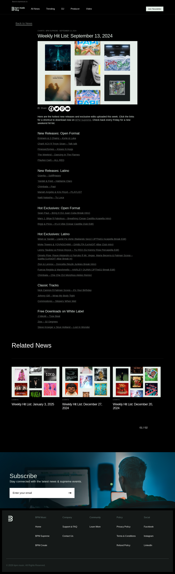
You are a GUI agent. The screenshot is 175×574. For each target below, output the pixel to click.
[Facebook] (51, 108)
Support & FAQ (69, 527)
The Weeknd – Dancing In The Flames (59, 154)
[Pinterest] (62, 108)
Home (38, 527)
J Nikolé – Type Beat (49, 316)
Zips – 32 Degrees (48, 321)
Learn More (95, 527)
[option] (37, 386)
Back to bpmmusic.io (19, 2)
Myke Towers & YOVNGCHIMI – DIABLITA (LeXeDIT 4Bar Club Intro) (75, 244)
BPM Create (41, 545)
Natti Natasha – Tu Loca (51, 197)
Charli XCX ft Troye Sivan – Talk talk (57, 143)
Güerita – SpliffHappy (49, 175)
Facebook (149, 527)
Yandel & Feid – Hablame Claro (55, 181)
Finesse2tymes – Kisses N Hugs (55, 149)
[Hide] (50, 114)
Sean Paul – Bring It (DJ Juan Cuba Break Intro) (64, 213)
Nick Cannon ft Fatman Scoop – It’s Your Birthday (65, 290)
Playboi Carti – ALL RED (51, 160)
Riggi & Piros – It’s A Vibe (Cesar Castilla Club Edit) (66, 224)
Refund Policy (123, 545)
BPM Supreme (83, 120)
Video (89, 9)
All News (35, 9)
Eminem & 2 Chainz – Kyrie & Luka (57, 138)
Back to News (24, 23)
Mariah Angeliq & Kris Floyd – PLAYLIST (60, 192)
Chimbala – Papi (47, 186)
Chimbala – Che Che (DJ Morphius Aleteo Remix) (65, 275)
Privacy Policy (123, 527)
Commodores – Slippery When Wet (57, 301)
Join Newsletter (154, 9)
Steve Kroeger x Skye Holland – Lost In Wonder (64, 327)
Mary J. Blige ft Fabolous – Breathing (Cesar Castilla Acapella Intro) (74, 218)
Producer (75, 9)
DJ (62, 9)
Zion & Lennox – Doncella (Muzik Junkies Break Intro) (67, 264)
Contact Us (67, 536)
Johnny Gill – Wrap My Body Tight (56, 295)
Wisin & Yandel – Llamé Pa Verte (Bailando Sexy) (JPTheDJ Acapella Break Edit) (82, 239)
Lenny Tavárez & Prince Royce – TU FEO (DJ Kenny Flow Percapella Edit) (78, 250)
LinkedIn (148, 545)
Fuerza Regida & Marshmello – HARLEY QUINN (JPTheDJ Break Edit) (76, 269)
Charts (41, 31)
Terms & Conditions (126, 536)
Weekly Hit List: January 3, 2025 (33, 404)
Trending (50, 9)
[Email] (67, 108)
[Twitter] (56, 108)
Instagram (148, 536)
